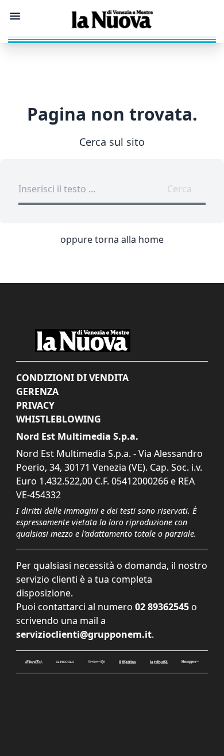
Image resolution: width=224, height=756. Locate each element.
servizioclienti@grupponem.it (84, 634)
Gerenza (37, 391)
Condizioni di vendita (72, 377)
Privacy (35, 405)
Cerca (179, 189)
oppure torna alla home (112, 239)
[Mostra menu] (15, 16)
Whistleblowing (58, 419)
